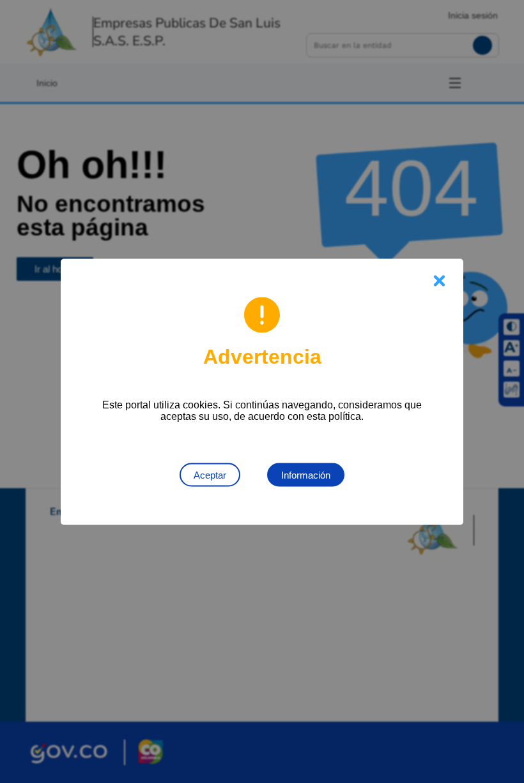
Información (305, 474)
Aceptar (210, 474)
